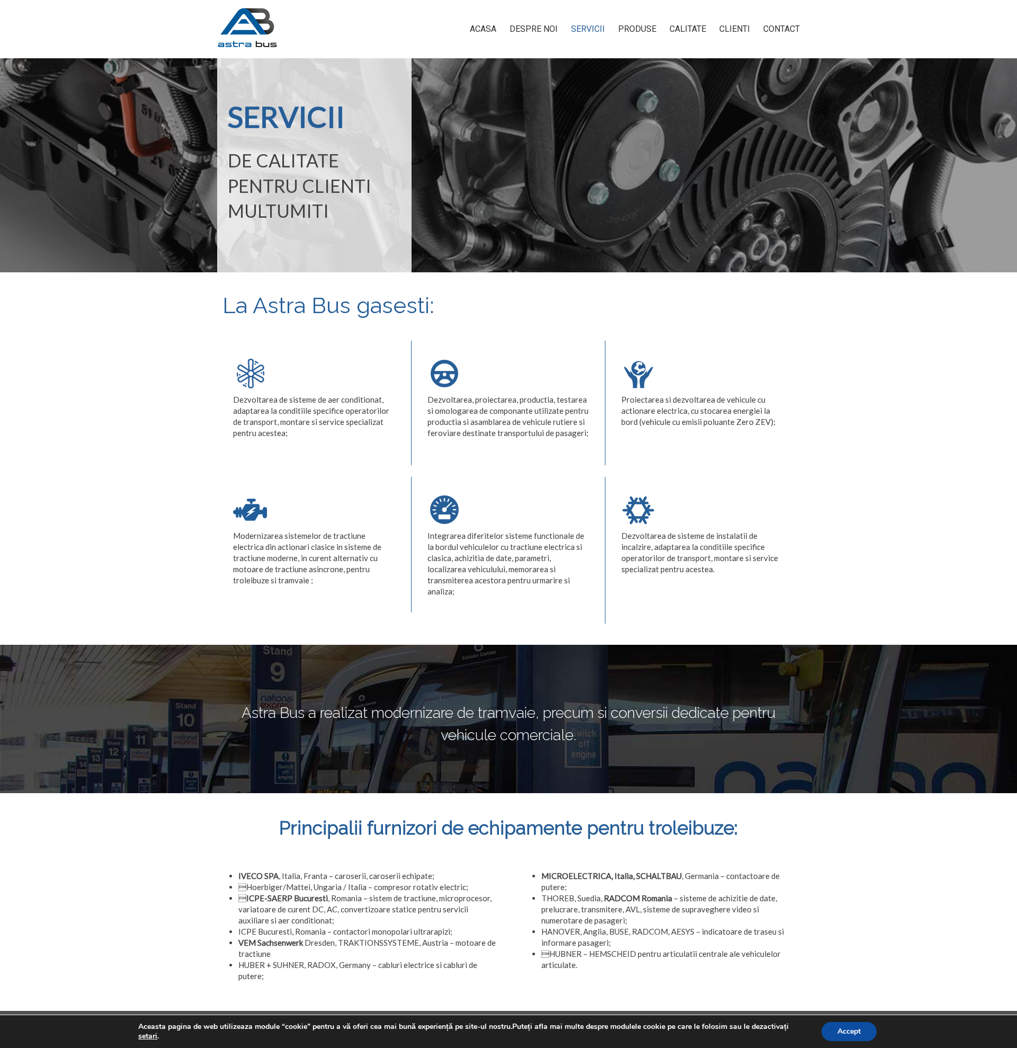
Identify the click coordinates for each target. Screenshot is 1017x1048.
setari (147, 1036)
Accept (849, 1031)
